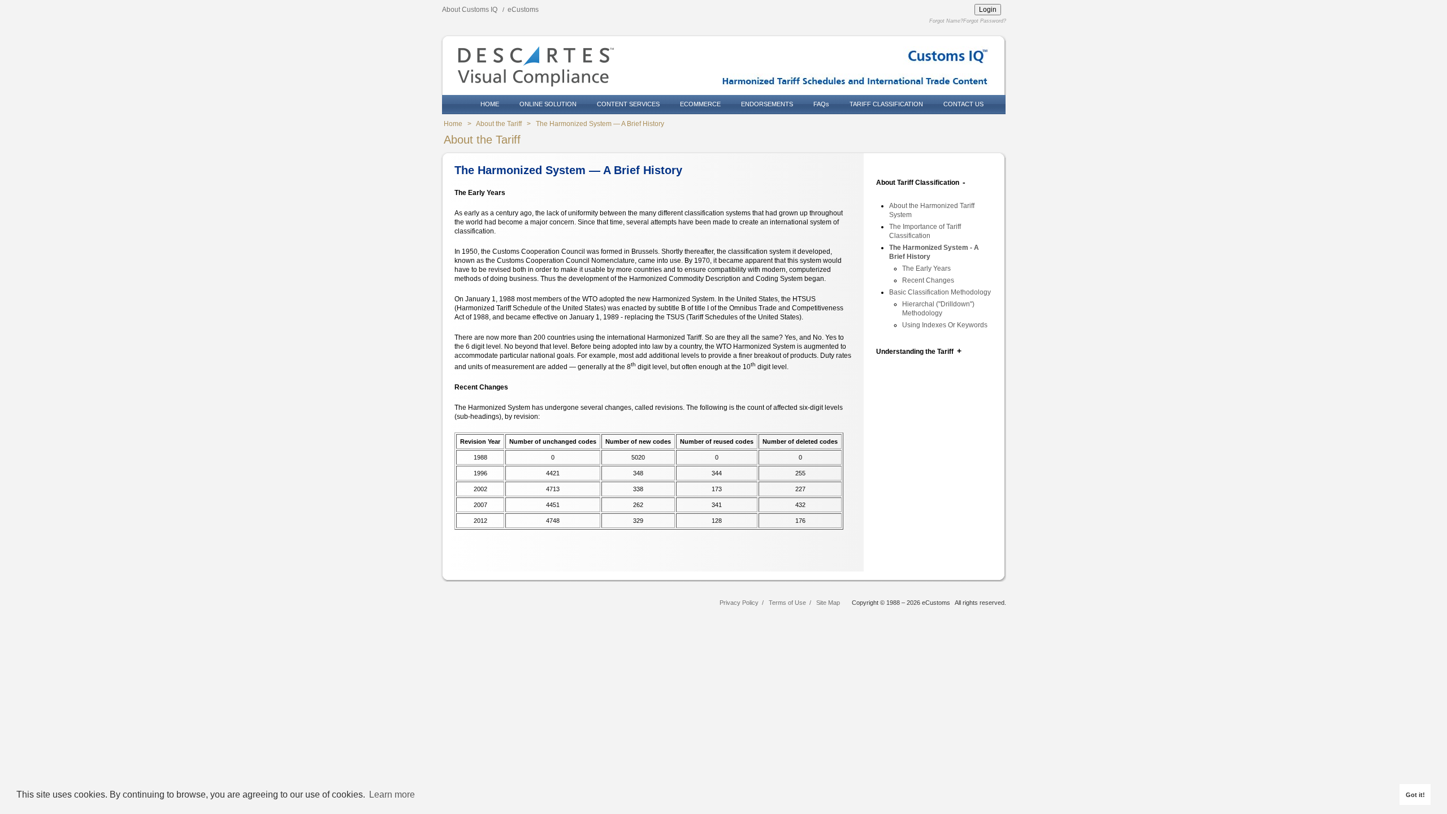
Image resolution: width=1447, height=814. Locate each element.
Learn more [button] (392, 794)
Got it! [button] (1415, 794)
